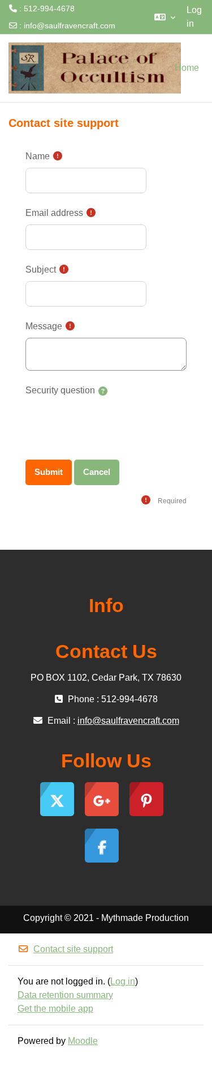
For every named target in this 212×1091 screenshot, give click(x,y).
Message (43, 326)
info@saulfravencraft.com (69, 25)
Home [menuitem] (187, 68)
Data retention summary (65, 995)
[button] (165, 17)
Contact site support (73, 949)
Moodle (83, 1041)
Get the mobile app (55, 1008)
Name (37, 156)
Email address (54, 213)
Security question (60, 390)
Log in (194, 16)
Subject (40, 269)
